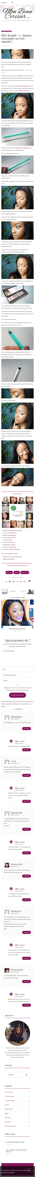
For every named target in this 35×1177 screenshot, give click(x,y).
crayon (17, 572)
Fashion (7, 1105)
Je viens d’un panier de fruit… (15, 1142)
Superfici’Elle (11, 559)
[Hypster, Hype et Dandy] (17, 613)
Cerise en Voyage (9, 1096)
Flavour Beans (11, 542)
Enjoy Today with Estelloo (15, 556)
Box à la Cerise (9, 1092)
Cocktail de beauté (6, 31)
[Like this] (28, 581)
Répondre (26, 728)
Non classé (7, 1117)
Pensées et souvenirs (10, 1126)
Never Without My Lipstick (13, 549)
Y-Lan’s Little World (11, 533)
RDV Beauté (25, 572)
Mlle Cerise (20, 741)
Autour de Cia (8, 540)
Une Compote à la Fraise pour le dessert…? (16, 1151)
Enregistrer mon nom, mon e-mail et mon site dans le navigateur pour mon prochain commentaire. (17, 689)
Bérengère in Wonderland (15, 530)
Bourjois (9, 572)
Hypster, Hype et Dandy (17, 629)
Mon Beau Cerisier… (17, 14)
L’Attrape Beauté (11, 535)
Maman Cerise (8, 1109)
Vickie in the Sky (11, 537)
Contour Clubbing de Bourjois (21, 90)
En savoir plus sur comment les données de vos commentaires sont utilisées (17, 704)
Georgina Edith (12, 547)
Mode (6, 1113)
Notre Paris (8, 1122)
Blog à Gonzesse (10, 544)
